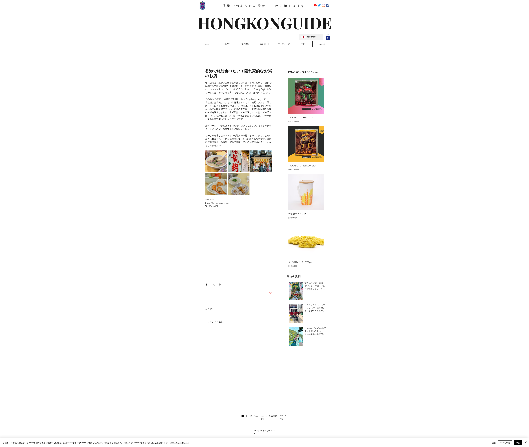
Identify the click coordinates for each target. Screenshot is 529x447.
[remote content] (238, 239)
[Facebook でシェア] (206, 284)
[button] (328, 37)
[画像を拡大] (216, 161)
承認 (518, 442)
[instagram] (323, 5)
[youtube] (315, 5)
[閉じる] (525, 442)
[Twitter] (319, 5)
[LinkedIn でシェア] (220, 284)
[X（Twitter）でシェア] (213, 284)
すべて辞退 (505, 442)
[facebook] (327, 5)
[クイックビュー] (306, 96)
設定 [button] (494, 442)
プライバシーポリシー (179, 442)
